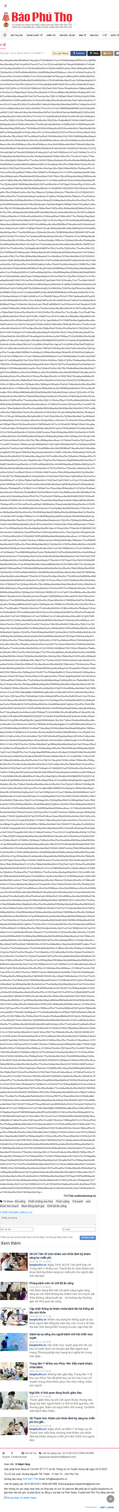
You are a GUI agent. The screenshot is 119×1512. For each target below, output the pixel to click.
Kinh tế (82, 35)
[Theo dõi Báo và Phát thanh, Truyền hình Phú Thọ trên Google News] (61, 53)
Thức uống (62, 1201)
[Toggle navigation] (5, 6)
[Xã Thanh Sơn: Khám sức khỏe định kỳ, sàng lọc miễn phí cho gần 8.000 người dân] (14, 1426)
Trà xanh (77, 1201)
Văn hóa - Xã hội (67, 35)
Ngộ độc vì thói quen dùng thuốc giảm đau (55, 1392)
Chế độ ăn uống (56, 1206)
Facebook (16, 1456)
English (6, 1456)
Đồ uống (20, 1201)
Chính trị (50, 35)
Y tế (105, 35)
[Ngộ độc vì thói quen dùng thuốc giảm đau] (14, 1400)
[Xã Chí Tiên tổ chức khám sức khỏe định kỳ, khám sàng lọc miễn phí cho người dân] (14, 1261)
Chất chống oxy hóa (40, 1201)
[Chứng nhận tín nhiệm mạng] (20, 1497)
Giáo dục (94, 35)
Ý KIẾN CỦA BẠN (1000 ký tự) (16, 1212)
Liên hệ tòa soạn (29, 1455)
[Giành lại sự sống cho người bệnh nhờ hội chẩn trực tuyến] (14, 1342)
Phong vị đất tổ (34, 35)
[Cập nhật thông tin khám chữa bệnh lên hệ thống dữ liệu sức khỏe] (14, 1316)
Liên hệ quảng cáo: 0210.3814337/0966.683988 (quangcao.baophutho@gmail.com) (66, 1455)
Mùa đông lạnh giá (33, 1206)
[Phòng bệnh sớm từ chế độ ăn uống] (14, 1291)
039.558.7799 (30, 1479)
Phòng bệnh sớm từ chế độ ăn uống (51, 1283)
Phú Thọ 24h (17, 35)
